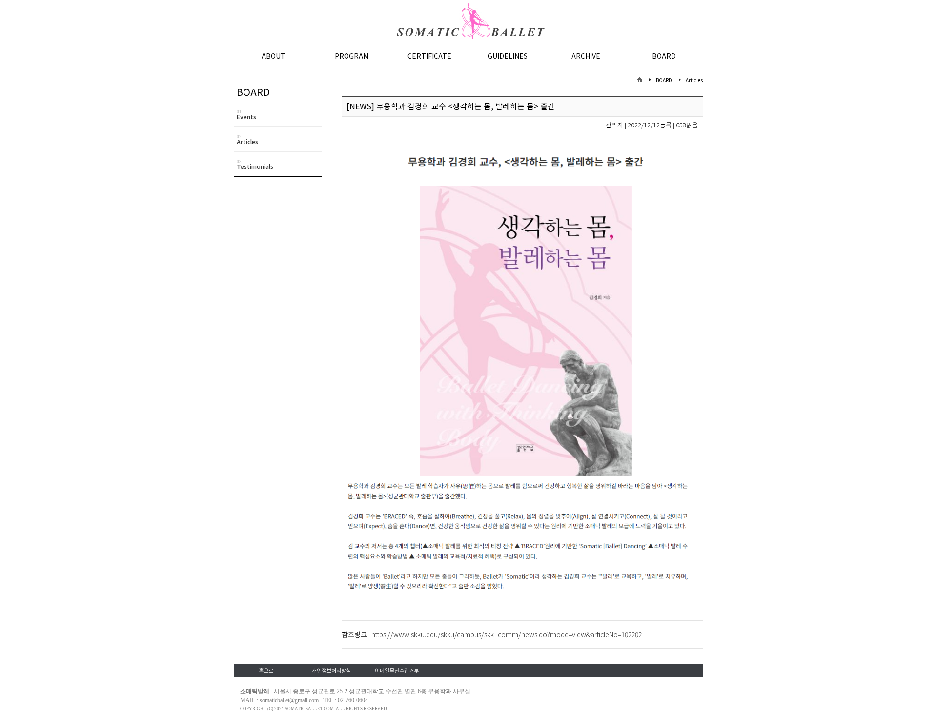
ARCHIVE (585, 56)
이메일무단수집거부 (397, 670)
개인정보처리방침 (331, 670)
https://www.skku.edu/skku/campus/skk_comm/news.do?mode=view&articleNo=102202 (506, 634)
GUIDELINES (508, 56)
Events (246, 115)
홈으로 (266, 670)
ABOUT (273, 56)
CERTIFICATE (429, 56)
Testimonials (255, 164)
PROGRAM (351, 56)
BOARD (664, 56)
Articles (247, 140)
